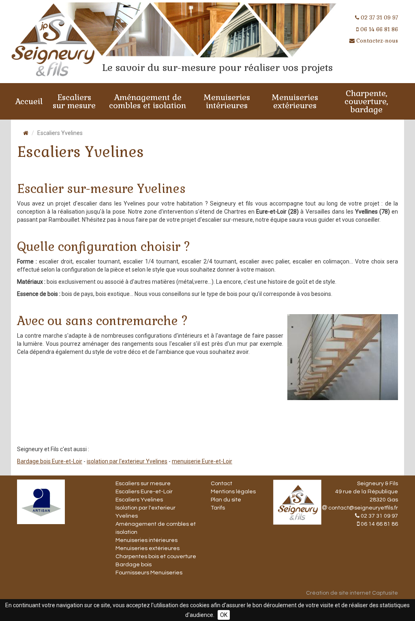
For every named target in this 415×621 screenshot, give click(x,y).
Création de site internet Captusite (352, 593)
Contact (221, 483)
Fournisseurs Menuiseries (149, 573)
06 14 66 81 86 (379, 29)
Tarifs (218, 508)
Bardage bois (134, 564)
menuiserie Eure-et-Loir (202, 461)
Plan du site (226, 500)
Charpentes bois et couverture (156, 556)
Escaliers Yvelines (139, 500)
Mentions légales (233, 492)
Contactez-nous (377, 40)
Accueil (29, 101)
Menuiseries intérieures (226, 101)
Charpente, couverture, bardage (366, 101)
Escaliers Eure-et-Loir (144, 492)
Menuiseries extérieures (295, 101)
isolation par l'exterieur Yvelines (127, 461)
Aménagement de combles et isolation (147, 101)
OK (223, 615)
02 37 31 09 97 (379, 17)
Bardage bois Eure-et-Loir (49, 461)
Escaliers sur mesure (74, 101)
